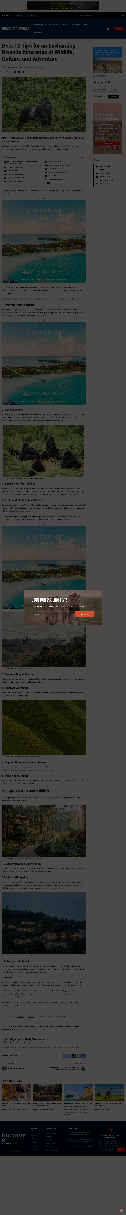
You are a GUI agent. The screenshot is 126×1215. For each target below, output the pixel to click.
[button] (99, 594)
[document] (63, 607)
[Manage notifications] (121, 1210)
